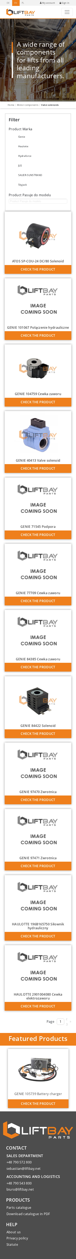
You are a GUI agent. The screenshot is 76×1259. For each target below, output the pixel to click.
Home (11, 104)
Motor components (27, 104)
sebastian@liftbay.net (23, 1168)
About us (13, 1232)
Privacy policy (17, 1238)
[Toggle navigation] (67, 12)
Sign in (65, 3)
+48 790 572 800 (19, 1162)
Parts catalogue (18, 1207)
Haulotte (23, 146)
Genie (21, 136)
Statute (12, 1244)
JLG (20, 165)
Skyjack (22, 184)
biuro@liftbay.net (20, 1189)
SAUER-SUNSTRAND (30, 175)
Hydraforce (25, 156)
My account (48, 3)
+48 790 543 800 (19, 1183)
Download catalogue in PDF (28, 1214)
